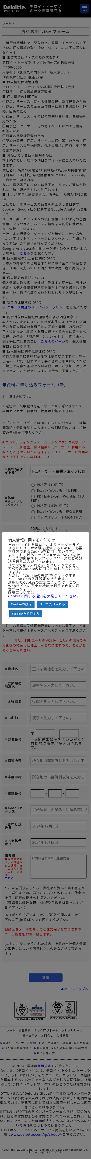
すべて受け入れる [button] (52, 604)
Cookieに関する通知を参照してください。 (44, 596)
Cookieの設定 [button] (21, 604)
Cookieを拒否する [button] (25, 614)
